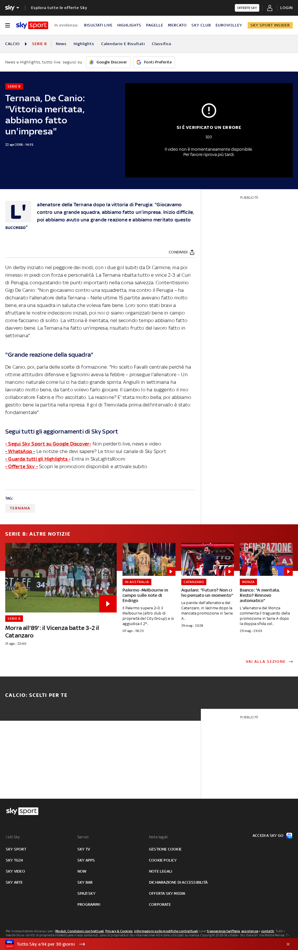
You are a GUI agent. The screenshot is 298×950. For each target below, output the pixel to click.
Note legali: (158, 837)
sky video (15, 871)
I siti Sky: (13, 837)
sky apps (86, 860)
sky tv (83, 849)
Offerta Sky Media (167, 893)
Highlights (84, 44)
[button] (140, 944)
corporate (160, 904)
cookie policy (163, 860)
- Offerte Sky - (21, 466)
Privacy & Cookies (119, 931)
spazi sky (86, 893)
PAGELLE (154, 25)
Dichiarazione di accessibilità (178, 882)
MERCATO (177, 25)
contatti (267, 931)
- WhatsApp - (20, 451)
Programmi (88, 904)
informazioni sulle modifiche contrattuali (166, 931)
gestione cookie (165, 849)
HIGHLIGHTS (129, 25)
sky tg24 (14, 860)
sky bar (85, 882)
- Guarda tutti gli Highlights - (37, 459)
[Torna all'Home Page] (32, 25)
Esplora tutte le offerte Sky (59, 8)
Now (82, 871)
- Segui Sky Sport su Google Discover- (48, 444)
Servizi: (83, 837)
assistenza (249, 931)
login (286, 8)
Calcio (12, 44)
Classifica (161, 44)
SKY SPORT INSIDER (270, 25)
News (61, 44)
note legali (160, 871)
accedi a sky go (268, 835)
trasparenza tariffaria (223, 931)
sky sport (16, 849)
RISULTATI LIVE (98, 25)
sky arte (14, 882)
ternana (20, 508)
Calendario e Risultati (123, 44)
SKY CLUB (201, 25)
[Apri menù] (7, 25)
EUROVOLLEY (229, 25)
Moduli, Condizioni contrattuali (79, 931)
